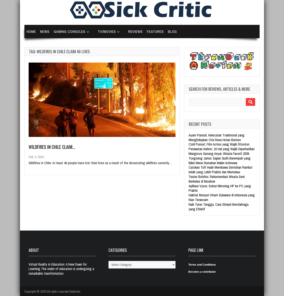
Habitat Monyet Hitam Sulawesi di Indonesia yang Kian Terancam (222, 197)
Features (155, 31)
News (44, 31)
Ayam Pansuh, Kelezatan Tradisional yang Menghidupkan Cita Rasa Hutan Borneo (217, 137)
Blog (172, 31)
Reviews (135, 31)
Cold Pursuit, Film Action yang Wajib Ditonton (219, 144)
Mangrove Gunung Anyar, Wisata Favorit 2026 (219, 153)
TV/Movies (107, 31)
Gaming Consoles (69, 31)
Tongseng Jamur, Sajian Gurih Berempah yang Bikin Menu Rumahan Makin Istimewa (219, 160)
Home (31, 31)
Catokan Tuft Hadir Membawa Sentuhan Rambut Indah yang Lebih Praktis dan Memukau (220, 169)
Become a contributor (202, 271)
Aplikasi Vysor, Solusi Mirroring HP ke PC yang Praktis (220, 188)
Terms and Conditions (202, 264)
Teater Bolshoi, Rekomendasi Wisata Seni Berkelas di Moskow (217, 179)
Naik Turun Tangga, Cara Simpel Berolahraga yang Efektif (218, 206)
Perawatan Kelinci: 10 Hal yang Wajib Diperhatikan (221, 148)
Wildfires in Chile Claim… (52, 147)
